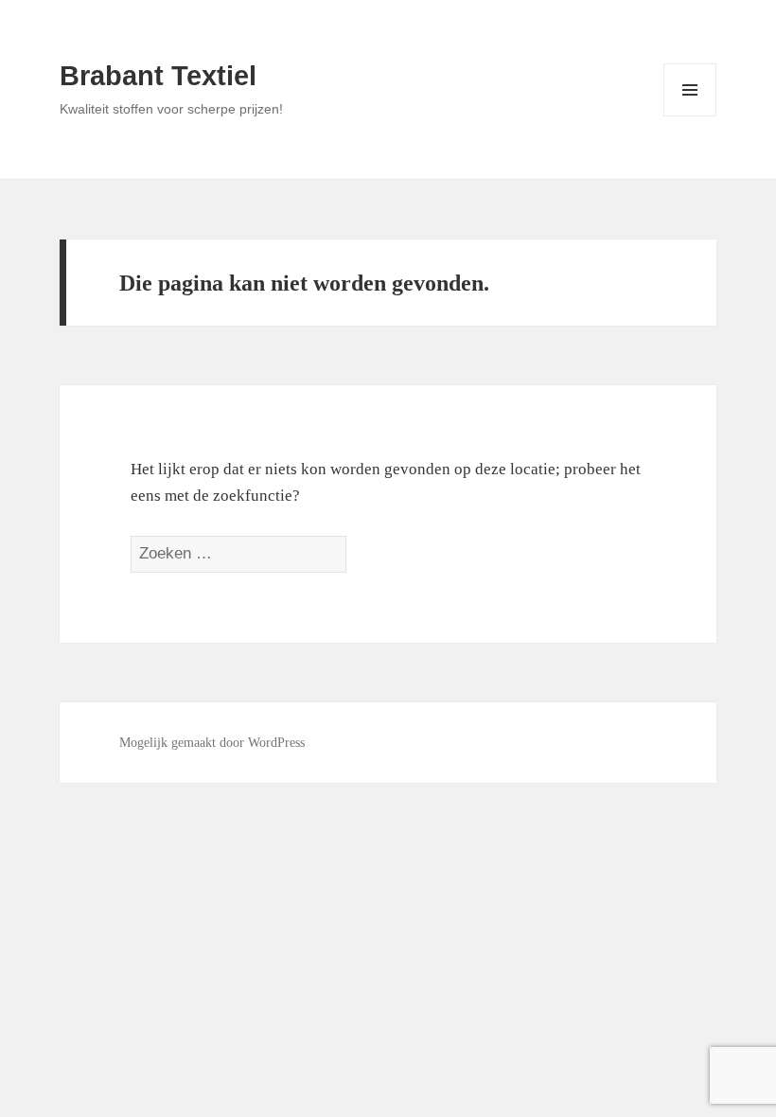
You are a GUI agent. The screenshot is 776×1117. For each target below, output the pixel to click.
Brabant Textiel (158, 76)
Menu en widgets (690, 115)
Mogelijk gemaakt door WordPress (212, 743)
